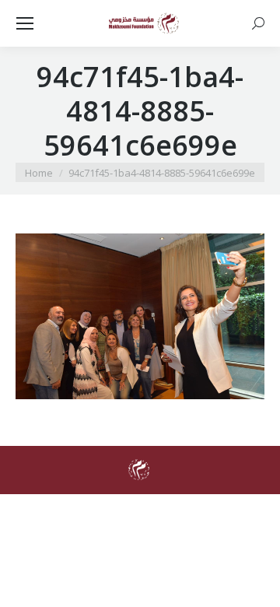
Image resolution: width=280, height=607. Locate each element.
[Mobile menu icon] (25, 23)
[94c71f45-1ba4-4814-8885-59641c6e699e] (140, 316)
